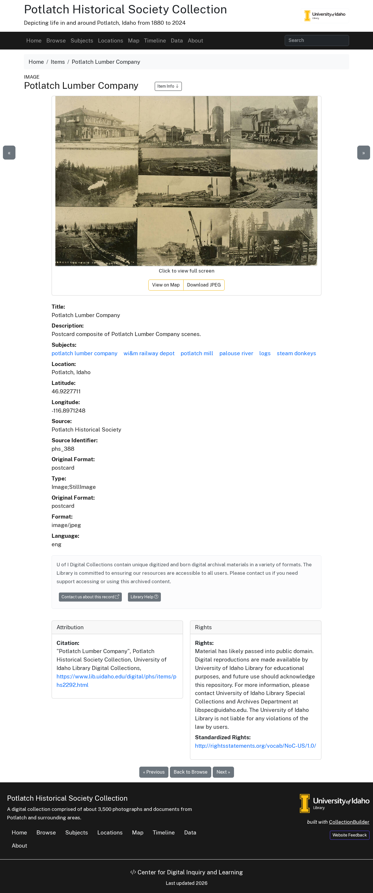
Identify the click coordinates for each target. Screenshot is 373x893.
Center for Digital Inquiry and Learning (189, 872)
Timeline (155, 40)
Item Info (166, 86)
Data (177, 40)
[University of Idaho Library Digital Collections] (325, 15)
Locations (110, 40)
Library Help (142, 597)
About (195, 40)
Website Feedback (349, 835)
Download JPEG (204, 285)
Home (34, 40)
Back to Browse (190, 772)
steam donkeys (296, 353)
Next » (223, 772)
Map (133, 40)
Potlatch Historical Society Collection (125, 9)
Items (58, 62)
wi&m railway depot (149, 353)
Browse (56, 40)
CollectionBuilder (349, 822)
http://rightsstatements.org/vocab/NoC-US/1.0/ (255, 745)
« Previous (154, 772)
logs (265, 353)
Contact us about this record (88, 597)
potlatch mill (197, 353)
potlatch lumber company (84, 353)
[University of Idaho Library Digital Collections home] (335, 803)
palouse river (236, 353)
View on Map (166, 285)
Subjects (82, 40)
